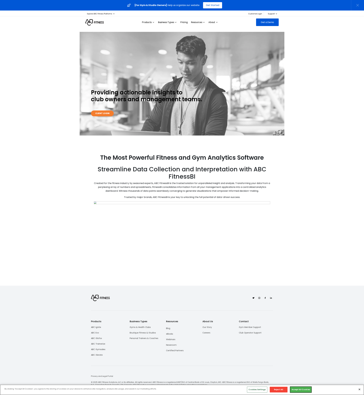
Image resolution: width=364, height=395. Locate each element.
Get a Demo (267, 22)
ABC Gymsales (98, 349)
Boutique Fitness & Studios (143, 332)
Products (147, 22)
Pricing (184, 22)
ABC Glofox (96, 338)
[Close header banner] (357, 5)
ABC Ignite (96, 327)
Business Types (166, 22)
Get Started (212, 5)
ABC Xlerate (97, 354)
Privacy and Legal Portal (102, 376)
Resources (196, 22)
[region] (182, 390)
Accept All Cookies (301, 389)
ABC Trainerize (98, 343)
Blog (168, 328)
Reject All (278, 389)
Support (271, 14)
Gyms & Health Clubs (140, 327)
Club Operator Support (250, 332)
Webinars (170, 339)
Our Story (207, 327)
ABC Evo (95, 332)
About (211, 22)
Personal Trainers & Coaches (144, 338)
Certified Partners (175, 350)
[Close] (359, 389)
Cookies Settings (257, 389)
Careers (206, 332)
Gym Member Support (250, 327)
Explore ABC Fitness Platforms (99, 14)
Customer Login (255, 14)
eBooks (169, 333)
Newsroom (171, 345)
